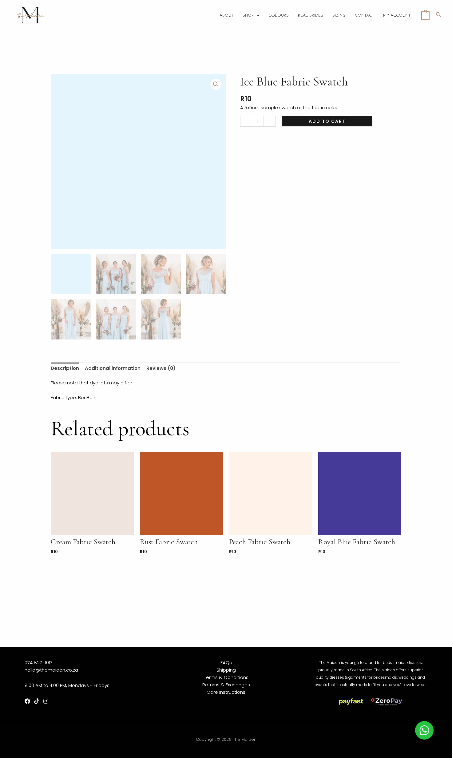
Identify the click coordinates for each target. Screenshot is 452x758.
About (226, 16)
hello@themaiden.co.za (51, 670)
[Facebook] (27, 701)
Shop (248, 16)
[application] (256, 15)
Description (65, 368)
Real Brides (310, 16)
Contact (364, 16)
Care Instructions (226, 692)
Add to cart (327, 121)
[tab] (65, 369)
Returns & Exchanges (226, 684)
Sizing (339, 16)
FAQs (226, 662)
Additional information (113, 368)
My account (396, 16)
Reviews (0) (161, 368)
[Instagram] (46, 701)
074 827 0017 (39, 662)
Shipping (226, 670)
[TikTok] (36, 701)
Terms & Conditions (226, 677)
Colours (278, 16)
